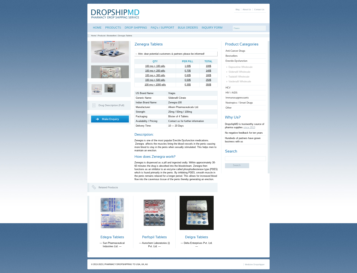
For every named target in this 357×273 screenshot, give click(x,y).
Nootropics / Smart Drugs (239, 102)
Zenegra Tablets (125, 36)
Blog (237, 9)
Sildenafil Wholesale (239, 71)
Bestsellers (111, 36)
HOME (97, 27)
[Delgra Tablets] (197, 232)
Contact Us (259, 9)
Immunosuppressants (237, 97)
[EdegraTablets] (112, 237)
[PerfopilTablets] (154, 237)
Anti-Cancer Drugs (235, 50)
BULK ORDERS (188, 27)
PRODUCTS (113, 27)
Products (101, 36)
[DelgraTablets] (196, 237)
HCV (228, 87)
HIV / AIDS (231, 92)
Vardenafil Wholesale (240, 81)
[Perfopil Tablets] (154, 232)
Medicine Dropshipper (255, 264)
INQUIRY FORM (212, 27)
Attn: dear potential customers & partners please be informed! (171, 53)
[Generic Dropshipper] (115, 17)
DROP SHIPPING (136, 27)
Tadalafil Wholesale (239, 76)
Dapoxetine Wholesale (241, 67)
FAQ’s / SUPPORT (162, 27)
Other (228, 107)
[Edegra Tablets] (112, 232)
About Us (247, 9)
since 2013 (249, 127)
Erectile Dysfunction (236, 60)
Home (93, 36)
